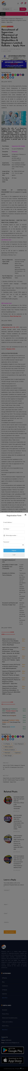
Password (6, 542)
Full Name (6, 529)
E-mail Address (8, 522)
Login (14, 555)
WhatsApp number (11, 535)
